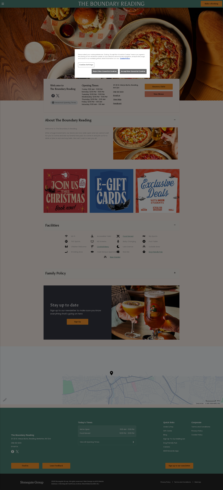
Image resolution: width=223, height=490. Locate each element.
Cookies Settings (86, 65)
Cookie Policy (125, 58)
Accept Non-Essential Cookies (133, 71)
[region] (112, 63)
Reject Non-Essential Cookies (105, 71)
